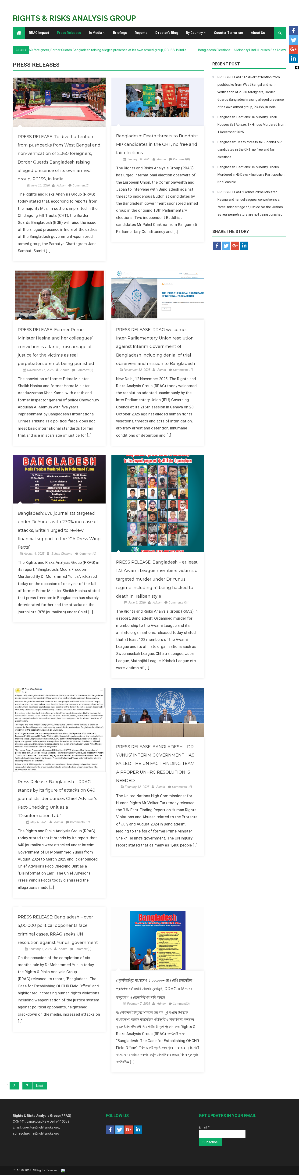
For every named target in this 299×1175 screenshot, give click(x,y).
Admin (61, 185)
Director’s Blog (166, 33)
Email (204, 1127)
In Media (95, 33)
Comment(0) (81, 185)
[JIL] (63, 1170)
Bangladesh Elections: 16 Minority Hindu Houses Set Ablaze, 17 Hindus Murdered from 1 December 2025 (251, 124)
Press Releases (69, 33)
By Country (194, 33)
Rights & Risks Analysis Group (74, 18)
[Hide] (297, 67)
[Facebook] (293, 30)
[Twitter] (293, 40)
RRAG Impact (39, 33)
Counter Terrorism (228, 33)
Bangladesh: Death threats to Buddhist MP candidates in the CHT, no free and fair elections (157, 144)
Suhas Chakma (61, 553)
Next (39, 1086)
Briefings (120, 33)
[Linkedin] (293, 58)
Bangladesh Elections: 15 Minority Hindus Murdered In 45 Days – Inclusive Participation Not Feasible (251, 174)
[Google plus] (293, 49)
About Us (258, 33)
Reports (141, 33)
